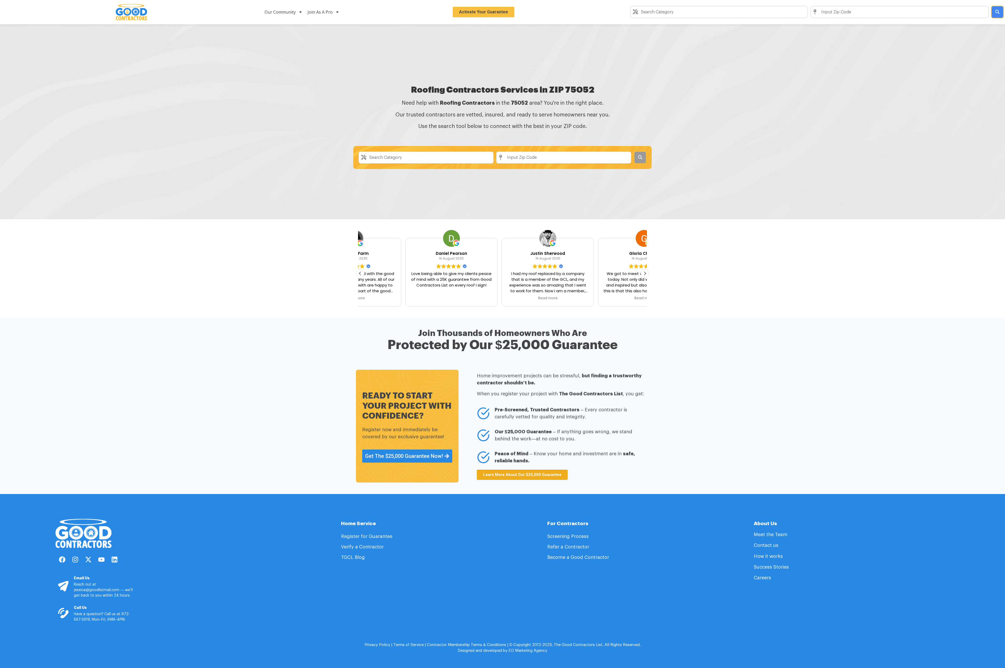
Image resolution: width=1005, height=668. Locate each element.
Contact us (766, 545)
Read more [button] (502, 298)
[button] (645, 273)
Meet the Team (771, 534)
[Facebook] (62, 559)
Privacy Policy (377, 645)
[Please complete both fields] (997, 12)
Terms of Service (408, 645)
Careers (762, 577)
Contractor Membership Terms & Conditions (466, 645)
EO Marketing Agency (527, 651)
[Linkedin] (114, 559)
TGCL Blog (353, 557)
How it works (768, 556)
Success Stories (771, 567)
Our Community (280, 12)
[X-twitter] (88, 559)
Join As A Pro (320, 12)
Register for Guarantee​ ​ (367, 536)
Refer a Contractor (568, 546)
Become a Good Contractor (578, 557)
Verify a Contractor (362, 546)
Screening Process (568, 536)
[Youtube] (101, 559)
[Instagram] (75, 559)
